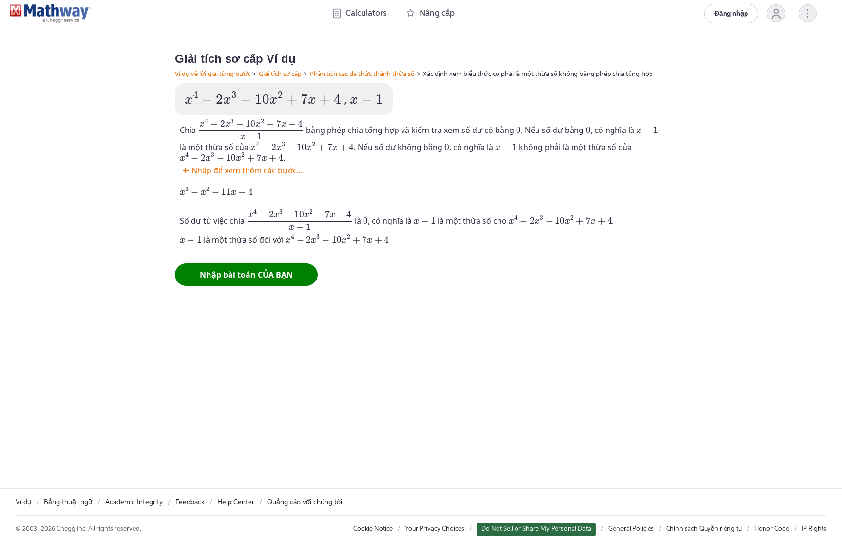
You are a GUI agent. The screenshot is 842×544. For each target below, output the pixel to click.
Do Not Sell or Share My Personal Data (536, 529)
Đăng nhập (731, 13)
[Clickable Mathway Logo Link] (50, 13)
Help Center (235, 502)
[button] (776, 13)
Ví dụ (23, 502)
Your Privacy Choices (434, 529)
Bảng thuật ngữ (68, 502)
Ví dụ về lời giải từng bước (212, 73)
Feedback (190, 502)
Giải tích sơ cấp (280, 73)
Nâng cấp (437, 13)
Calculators (365, 13)
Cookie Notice (373, 529)
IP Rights (814, 529)
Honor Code (771, 529)
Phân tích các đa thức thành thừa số (362, 73)
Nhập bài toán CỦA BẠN (246, 274)
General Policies (631, 529)
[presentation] (263, 98)
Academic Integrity (134, 502)
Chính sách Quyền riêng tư (704, 529)
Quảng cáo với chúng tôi (304, 502)
